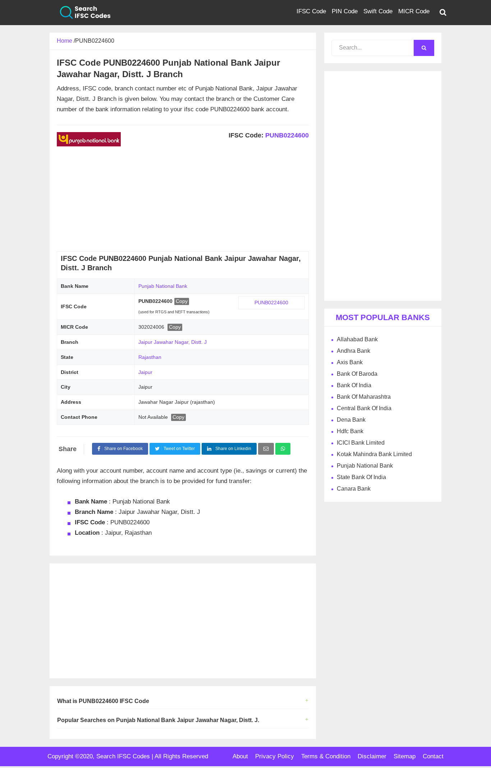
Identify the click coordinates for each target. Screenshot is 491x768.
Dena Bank (351, 420)
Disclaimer (372, 756)
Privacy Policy (274, 756)
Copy (182, 301)
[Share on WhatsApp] (282, 449)
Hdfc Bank (350, 431)
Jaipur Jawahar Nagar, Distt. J (172, 342)
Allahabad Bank (357, 339)
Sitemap (405, 756)
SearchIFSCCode (80, 12)
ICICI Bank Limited (361, 443)
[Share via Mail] (266, 449)
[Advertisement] (183, 201)
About (240, 756)
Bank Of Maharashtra (364, 397)
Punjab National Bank (162, 286)
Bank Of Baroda (357, 374)
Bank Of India (354, 385)
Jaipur (145, 372)
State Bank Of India (361, 477)
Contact (433, 756)
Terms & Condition (325, 756)
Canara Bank (354, 489)
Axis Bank (350, 362)
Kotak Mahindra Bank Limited (374, 454)
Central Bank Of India (364, 408)
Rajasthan (149, 357)
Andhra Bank (353, 351)
